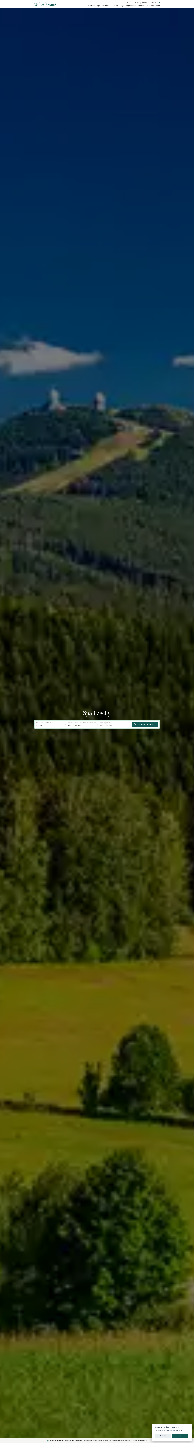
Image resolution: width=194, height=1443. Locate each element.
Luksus (141, 6)
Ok (180, 1436)
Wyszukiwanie (145, 724)
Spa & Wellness (103, 6)
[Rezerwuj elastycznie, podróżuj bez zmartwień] (146, 1440)
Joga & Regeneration (128, 6)
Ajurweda (91, 6)
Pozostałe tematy (153, 6)
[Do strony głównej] (45, 4)
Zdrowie (114, 6)
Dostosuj (163, 1436)
